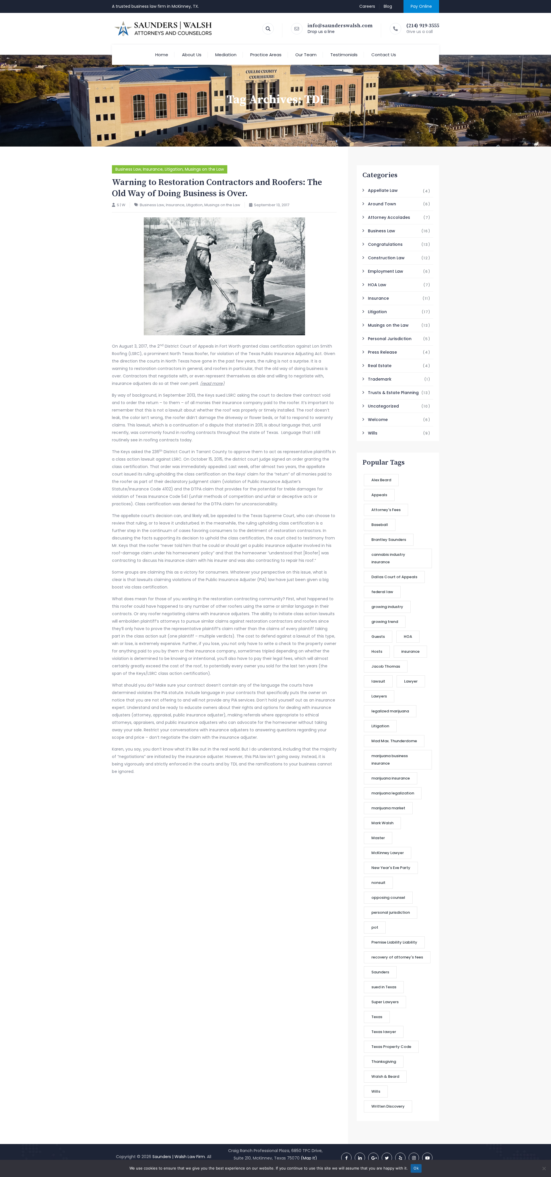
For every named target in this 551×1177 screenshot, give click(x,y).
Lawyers (379, 696)
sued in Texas (383, 987)
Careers (367, 6)
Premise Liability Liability (394, 942)
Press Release (382, 352)
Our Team (306, 55)
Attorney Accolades (389, 217)
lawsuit (378, 681)
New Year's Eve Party (390, 867)
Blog (388, 6)
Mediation (225, 55)
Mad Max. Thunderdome (394, 741)
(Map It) (309, 1158)
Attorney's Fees (386, 509)
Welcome (378, 419)
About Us (191, 55)
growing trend (384, 621)
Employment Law (385, 271)
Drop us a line (321, 31)
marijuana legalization (392, 793)
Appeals (379, 495)
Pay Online (421, 6)
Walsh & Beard (385, 1076)
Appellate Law (383, 190)
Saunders (380, 972)
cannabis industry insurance (388, 558)
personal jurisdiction (390, 912)
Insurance (153, 169)
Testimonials (344, 55)
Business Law (128, 169)
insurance (410, 651)
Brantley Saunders (388, 539)
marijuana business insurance (389, 759)
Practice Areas (266, 55)
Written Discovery (388, 1106)
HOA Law (377, 285)
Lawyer (411, 681)
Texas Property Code (391, 1046)
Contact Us (383, 55)
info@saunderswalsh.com (340, 25)
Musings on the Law (204, 169)
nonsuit (378, 882)
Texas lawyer (383, 1031)
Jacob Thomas (385, 666)
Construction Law (386, 258)
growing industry (387, 606)
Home (161, 55)
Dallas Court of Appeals (394, 577)
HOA (408, 636)
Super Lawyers (385, 1002)
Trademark (379, 379)
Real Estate (379, 366)
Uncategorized (383, 406)
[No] (544, 1168)
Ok (416, 1168)
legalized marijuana (390, 711)
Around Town (382, 204)
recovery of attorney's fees (397, 957)
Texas (376, 1017)
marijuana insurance (390, 778)
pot (374, 927)
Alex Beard (381, 480)
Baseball (379, 524)
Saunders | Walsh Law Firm (178, 1157)
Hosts (376, 651)
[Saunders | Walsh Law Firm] (163, 28)
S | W (121, 205)
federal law (382, 592)
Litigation (174, 169)
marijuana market (388, 808)
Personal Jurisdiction (390, 339)
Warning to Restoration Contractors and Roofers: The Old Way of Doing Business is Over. (217, 188)
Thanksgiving (383, 1061)
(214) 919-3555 (422, 25)
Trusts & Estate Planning (393, 392)
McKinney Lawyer (387, 853)
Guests (378, 636)
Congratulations (385, 244)
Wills (372, 433)
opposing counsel (388, 897)
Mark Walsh (382, 823)
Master (378, 838)
